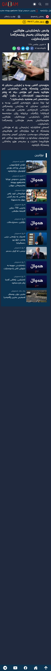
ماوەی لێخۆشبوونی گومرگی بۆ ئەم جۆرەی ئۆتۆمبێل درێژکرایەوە (16, 168)
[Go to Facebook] (25, 668)
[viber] (19, 48)
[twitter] (23, 48)
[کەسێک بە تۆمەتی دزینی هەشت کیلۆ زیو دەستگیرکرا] (36, 238)
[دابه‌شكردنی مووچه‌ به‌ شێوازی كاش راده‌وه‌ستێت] (36, 267)
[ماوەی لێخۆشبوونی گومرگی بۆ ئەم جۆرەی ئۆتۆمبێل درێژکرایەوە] (36, 167)
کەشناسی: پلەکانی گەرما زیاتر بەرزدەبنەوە (15, 281)
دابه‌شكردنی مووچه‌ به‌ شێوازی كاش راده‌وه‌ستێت (14, 267)
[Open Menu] (47, 4)
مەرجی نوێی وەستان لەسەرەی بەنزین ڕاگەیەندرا (14, 296)
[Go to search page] (40, 4)
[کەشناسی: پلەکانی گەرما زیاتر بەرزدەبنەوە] (36, 282)
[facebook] (32, 48)
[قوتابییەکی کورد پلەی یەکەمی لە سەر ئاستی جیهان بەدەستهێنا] (36, 195)
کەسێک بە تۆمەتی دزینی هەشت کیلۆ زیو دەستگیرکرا (14, 240)
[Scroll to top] (46, 668)
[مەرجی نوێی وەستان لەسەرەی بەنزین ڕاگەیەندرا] (36, 296)
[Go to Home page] (10, 4)
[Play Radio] (24, 22)
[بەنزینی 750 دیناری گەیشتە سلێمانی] (36, 210)
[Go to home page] (36, 668)
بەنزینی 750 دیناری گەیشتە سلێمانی (17, 210)
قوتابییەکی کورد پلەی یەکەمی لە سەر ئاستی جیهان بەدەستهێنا (16, 196)
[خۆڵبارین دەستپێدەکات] (36, 224)
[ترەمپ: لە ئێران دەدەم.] (36, 253)
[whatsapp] (14, 48)
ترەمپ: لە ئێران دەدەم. (15, 251)
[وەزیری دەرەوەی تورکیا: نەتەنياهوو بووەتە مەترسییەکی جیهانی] (36, 181)
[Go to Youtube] (15, 668)
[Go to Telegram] (5, 668)
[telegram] (27, 48)
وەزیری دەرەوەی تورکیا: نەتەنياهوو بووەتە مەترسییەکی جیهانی (15, 182)
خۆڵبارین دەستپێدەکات (16, 222)
